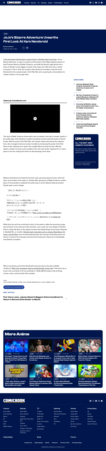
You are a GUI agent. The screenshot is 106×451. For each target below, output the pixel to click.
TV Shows (8, 353)
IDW (4, 424)
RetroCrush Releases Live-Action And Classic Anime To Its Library (40, 358)
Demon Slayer (75, 416)
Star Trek (90, 419)
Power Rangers (92, 421)
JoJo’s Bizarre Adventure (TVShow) (12, 282)
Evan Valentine (9, 46)
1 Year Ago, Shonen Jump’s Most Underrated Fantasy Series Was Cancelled (15, 383)
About (47, 442)
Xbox (55, 419)
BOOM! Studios (7, 426)
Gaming (43, 3)
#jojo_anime (37, 213)
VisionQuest (40, 429)
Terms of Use (86, 163)
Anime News (74, 411)
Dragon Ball (74, 414)
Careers (55, 442)
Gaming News (58, 411)
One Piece (73, 426)
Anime (50, 3)
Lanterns (39, 424)
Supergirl (22, 416)
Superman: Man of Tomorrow (25, 431)
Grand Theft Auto (92, 424)
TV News (39, 411)
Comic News (6, 411)
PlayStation (57, 421)
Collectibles (58, 3)
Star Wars (90, 416)
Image (5, 421)
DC (4, 419)
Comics (26, 3)
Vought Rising (41, 426)
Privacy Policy (86, 164)
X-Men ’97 (40, 419)
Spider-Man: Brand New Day (26, 420)
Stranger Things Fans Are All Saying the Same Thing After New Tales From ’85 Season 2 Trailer (16, 359)
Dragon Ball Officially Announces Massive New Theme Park (63, 383)
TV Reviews (40, 414)
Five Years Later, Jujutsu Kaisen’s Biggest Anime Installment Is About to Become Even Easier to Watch (33, 298)
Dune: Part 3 (23, 426)
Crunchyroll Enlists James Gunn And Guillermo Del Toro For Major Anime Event (87, 106)
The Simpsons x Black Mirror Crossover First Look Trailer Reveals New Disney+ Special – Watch (65, 359)
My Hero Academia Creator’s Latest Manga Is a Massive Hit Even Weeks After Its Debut (87, 97)
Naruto (72, 421)
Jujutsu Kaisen (75, 419)
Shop (39, 437)
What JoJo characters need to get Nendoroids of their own (32, 268)
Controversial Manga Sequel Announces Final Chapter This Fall (87, 126)
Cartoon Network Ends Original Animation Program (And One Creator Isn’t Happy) (87, 87)
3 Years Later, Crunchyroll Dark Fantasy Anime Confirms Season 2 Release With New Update (86, 116)
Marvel (5, 416)
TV (39, 3)
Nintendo (56, 416)
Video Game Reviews (60, 414)
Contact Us (28, 442)
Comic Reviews (7, 414)
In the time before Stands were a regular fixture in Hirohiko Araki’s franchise (30, 59)
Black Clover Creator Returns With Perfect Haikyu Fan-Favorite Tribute (89, 358)
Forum (66, 3)
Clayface (22, 423)
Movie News (23, 411)
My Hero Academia (76, 424)
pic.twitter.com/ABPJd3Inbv (51, 213)
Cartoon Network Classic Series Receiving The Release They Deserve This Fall (89, 383)
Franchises (92, 408)
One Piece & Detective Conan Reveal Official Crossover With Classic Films (40, 383)
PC (54, 424)
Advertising (39, 442)
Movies (33, 3)
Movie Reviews (24, 414)
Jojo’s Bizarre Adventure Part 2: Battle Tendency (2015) (39, 282)
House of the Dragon (43, 421)
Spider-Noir (40, 416)
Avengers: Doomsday (26, 428)
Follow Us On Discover (13, 287)
